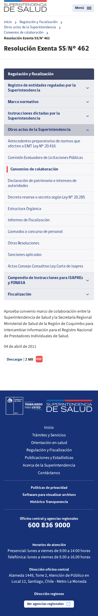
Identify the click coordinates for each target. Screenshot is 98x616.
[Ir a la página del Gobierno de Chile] (24, 405)
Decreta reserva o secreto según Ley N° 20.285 (46, 197)
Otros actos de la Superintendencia (30, 27)
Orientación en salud (49, 443)
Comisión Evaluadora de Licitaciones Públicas (45, 158)
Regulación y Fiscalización (49, 450)
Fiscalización (19, 294)
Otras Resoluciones (23, 243)
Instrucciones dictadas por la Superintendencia (34, 116)
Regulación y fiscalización (38, 22)
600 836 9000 (49, 525)
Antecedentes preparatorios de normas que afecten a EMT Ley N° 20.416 (44, 143)
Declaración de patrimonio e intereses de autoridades (42, 183)
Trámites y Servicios (49, 435)
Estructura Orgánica (24, 209)
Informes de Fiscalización (29, 220)
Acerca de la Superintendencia (49, 465)
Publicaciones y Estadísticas (49, 457)
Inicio (8, 22)
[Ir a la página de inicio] (25, 6)
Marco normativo (23, 102)
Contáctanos (49, 473)
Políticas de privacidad (49, 488)
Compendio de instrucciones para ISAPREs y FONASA (45, 280)
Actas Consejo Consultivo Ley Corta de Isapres (45, 266)
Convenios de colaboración (23, 33)
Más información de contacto (49, 533)
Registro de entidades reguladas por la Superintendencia (42, 88)
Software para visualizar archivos (49, 495)
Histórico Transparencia (49, 502)
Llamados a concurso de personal (35, 232)
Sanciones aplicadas (25, 255)
